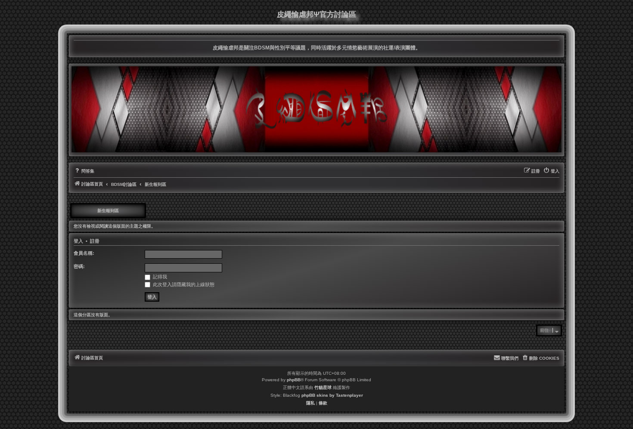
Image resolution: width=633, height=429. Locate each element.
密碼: (79, 266)
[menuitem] (84, 171)
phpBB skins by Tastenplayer (332, 395)
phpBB (294, 379)
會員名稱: (84, 253)
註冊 (94, 241)
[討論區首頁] (316, 109)
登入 (78, 241)
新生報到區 (108, 210)
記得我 (159, 276)
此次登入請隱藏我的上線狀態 (183, 284)
